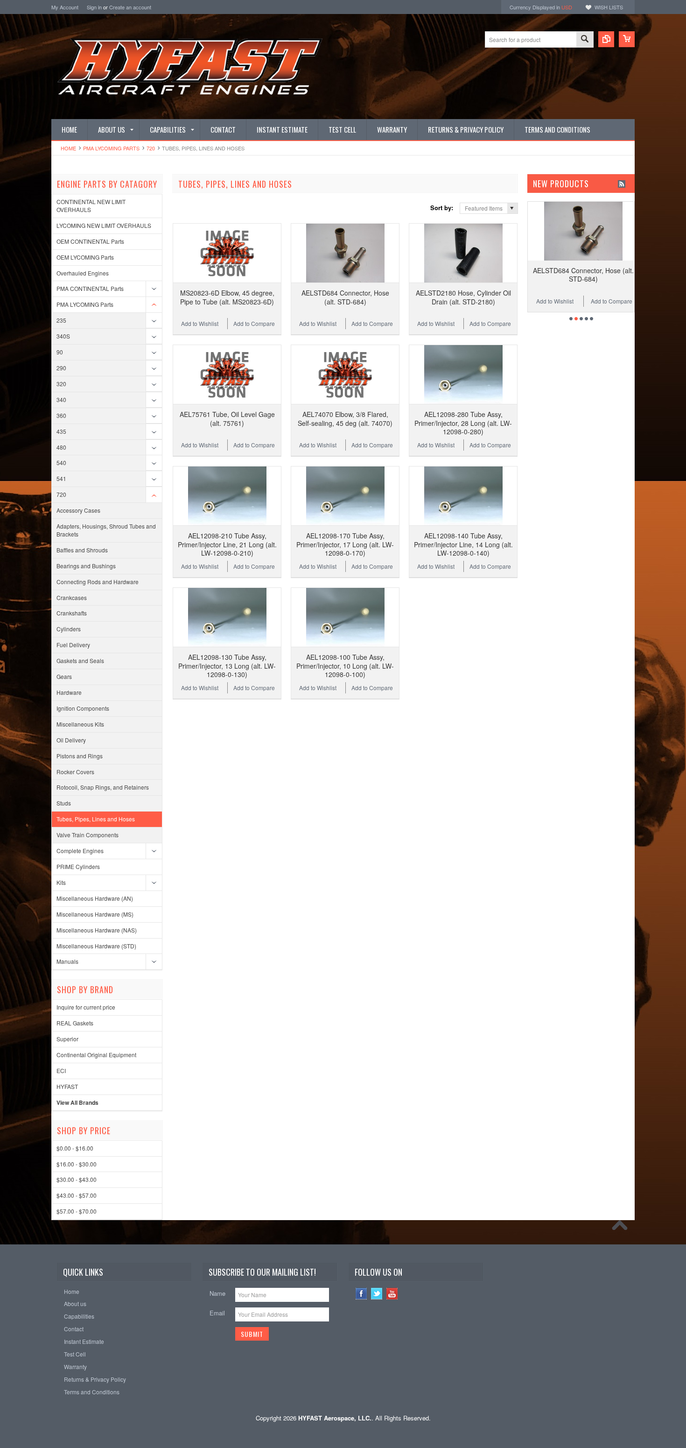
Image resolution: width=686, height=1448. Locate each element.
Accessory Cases (78, 510)
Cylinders (68, 629)
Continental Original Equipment (96, 1055)
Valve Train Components (87, 835)
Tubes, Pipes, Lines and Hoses (95, 819)
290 (61, 368)
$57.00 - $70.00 (76, 1211)
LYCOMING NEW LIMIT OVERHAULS (103, 225)
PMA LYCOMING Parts (111, 148)
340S (63, 336)
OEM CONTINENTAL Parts (90, 241)
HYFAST (67, 1086)
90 (59, 352)
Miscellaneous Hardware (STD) (96, 946)
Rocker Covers (75, 772)
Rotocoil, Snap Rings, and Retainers (102, 787)
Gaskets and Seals (80, 660)
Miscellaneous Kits (80, 724)
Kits (61, 882)
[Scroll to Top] (622, 1227)
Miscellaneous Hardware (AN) (94, 898)
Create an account (130, 7)
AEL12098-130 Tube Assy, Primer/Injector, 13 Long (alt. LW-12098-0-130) (227, 665)
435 (61, 431)
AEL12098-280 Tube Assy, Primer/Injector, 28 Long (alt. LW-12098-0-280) (463, 423)
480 (61, 447)
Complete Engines (80, 851)
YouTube (392, 1294)
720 (151, 148)
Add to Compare (254, 323)
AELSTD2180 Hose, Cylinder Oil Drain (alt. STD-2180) (463, 297)
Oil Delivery (71, 740)
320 (61, 384)
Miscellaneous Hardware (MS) (94, 914)
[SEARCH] (584, 40)
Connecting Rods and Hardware (97, 582)
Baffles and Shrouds (82, 550)
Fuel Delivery (73, 645)
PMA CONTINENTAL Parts (90, 288)
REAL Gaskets (74, 1023)
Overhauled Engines (82, 273)
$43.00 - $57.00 (76, 1195)
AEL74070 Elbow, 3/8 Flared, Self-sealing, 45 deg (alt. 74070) (345, 418)
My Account (64, 7)
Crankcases (71, 597)
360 (61, 415)
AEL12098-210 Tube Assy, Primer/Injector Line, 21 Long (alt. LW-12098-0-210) (227, 544)
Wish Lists (609, 7)
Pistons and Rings (79, 756)
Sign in (94, 7)
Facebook (361, 1294)
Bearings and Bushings (86, 566)
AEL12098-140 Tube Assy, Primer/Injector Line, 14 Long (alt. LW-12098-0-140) (463, 544)
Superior (67, 1039)
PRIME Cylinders (78, 866)
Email (217, 1312)
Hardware (69, 692)
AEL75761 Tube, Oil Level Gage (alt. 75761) (227, 418)
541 (61, 478)
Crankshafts (71, 613)
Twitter (377, 1294)
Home (68, 148)
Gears (64, 676)
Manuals (67, 961)
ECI (61, 1070)
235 (61, 320)
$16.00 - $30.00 (76, 1164)
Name (217, 1293)
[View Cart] (627, 39)
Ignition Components (82, 708)
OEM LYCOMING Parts (85, 257)
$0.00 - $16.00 (74, 1148)
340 (61, 399)
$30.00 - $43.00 (76, 1179)
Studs (63, 803)
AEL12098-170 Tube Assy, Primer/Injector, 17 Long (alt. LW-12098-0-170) (345, 544)
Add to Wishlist (199, 323)
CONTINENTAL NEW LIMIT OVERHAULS (91, 205)
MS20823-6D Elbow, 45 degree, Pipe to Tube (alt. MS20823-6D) (227, 297)
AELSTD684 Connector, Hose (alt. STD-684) (345, 297)
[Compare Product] (606, 39)
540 (61, 462)
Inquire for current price (85, 1007)
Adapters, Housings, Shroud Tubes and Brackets (106, 530)
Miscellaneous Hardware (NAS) (96, 930)
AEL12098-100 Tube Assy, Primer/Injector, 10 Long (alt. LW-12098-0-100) (345, 665)
